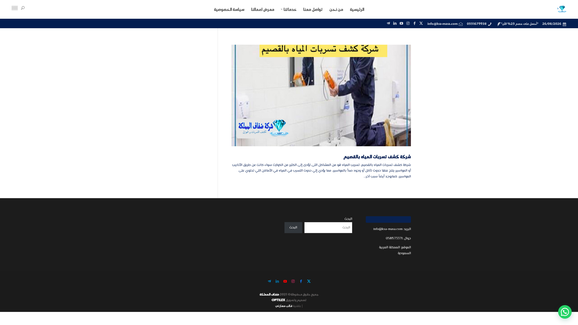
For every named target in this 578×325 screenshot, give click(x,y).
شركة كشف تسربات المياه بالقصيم (377, 156)
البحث (348, 219)
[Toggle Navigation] (15, 9)
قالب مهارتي (283, 306)
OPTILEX (278, 300)
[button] (565, 312)
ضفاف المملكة (269, 294)
